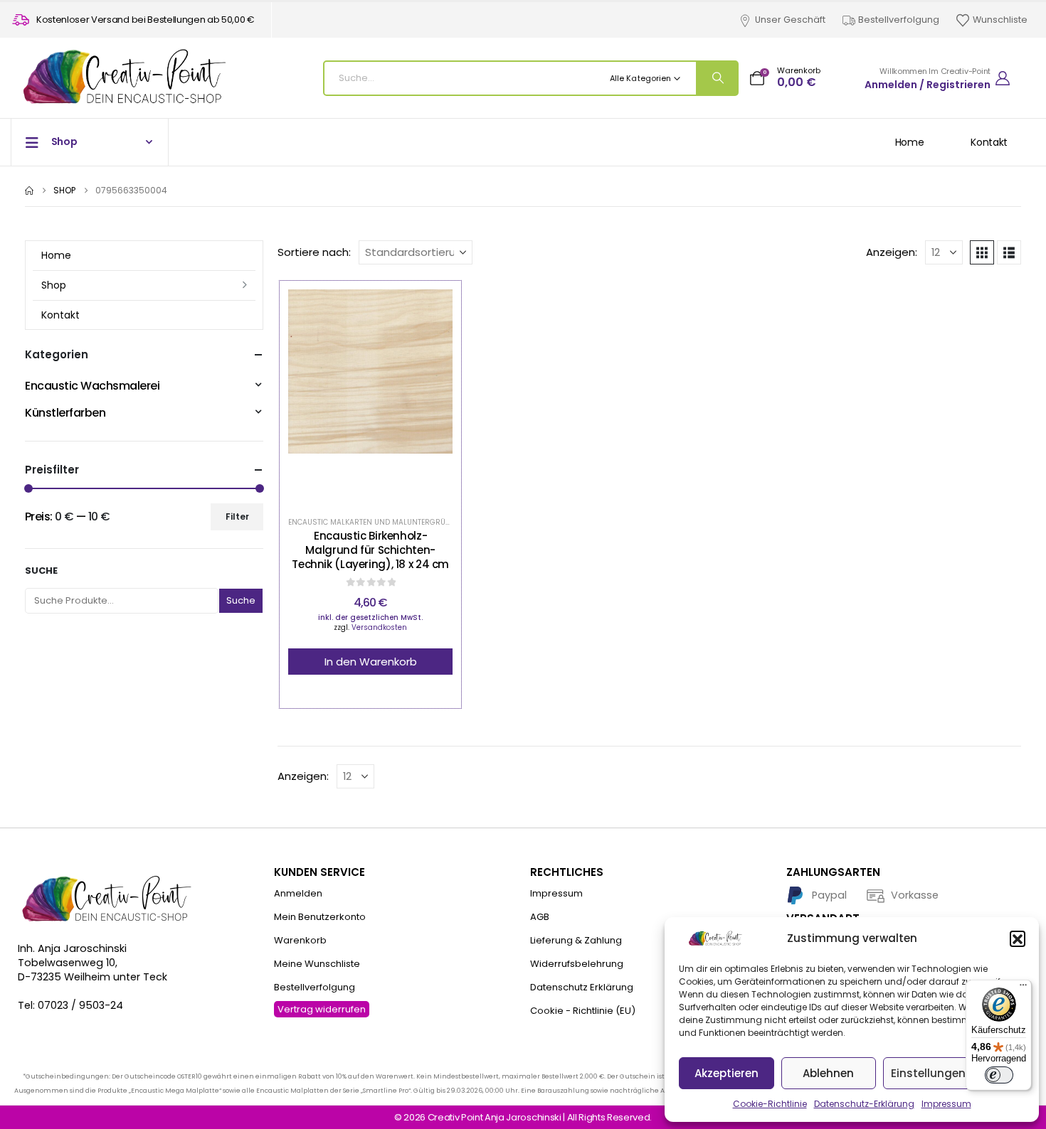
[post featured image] (370, 396)
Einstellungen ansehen (954, 1073)
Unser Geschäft (790, 20)
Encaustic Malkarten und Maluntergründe (374, 522)
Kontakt (989, 142)
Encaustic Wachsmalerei (92, 386)
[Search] (716, 78)
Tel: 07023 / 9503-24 (70, 1005)
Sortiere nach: (314, 252)
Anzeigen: (891, 252)
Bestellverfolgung (898, 20)
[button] (1017, 938)
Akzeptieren (726, 1073)
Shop (53, 285)
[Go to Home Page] (29, 190)
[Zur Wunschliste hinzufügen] (335, 396)
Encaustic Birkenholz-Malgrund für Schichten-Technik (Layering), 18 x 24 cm (370, 550)
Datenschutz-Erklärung (864, 1104)
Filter (237, 516)
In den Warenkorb (370, 661)
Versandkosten (379, 627)
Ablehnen (828, 1073)
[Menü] (1023, 988)
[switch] (999, 1074)
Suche (41, 570)
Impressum (946, 1104)
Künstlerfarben (65, 413)
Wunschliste (1000, 20)
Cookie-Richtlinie (770, 1104)
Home (909, 142)
